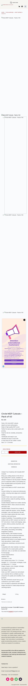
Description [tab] (14, 461)
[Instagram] (7, 679)
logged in (10, 611)
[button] (5, 449)
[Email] (20, 679)
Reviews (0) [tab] (14, 466)
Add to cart (17, 452)
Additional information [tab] (14, 464)
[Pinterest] (12, 679)
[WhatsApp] (16, 679)
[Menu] (25, 6)
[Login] (22, 6)
